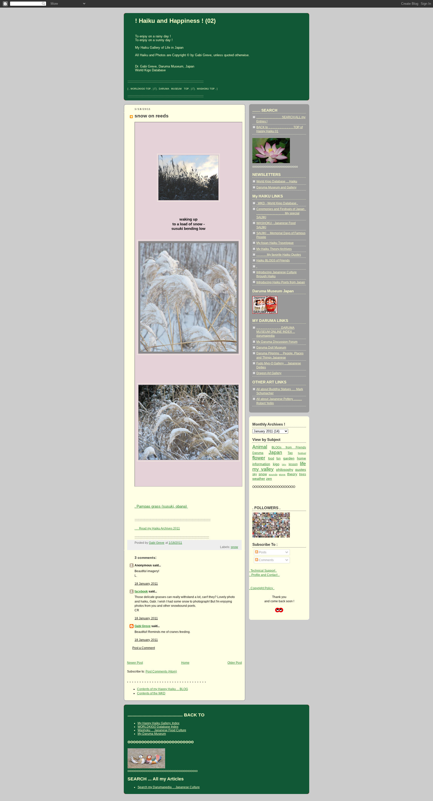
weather (258, 479)
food (271, 458)
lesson (293, 464)
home (301, 458)
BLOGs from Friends (289, 447)
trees (302, 474)
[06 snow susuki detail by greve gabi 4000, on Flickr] (188, 355)
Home (185, 662)
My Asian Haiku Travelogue (275, 242)
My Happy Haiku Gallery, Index (158, 723)
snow (234, 547)
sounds (273, 474)
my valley (263, 469)
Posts (262, 552)
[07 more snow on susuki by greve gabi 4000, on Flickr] (188, 461)
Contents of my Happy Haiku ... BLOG (162, 689)
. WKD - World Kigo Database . (277, 203)
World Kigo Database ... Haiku (276, 181)
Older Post (235, 662)
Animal (259, 446)
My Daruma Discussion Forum (276, 341)
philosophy (284, 470)
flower (258, 457)
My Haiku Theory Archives (274, 248)
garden (288, 458)
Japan (275, 452)
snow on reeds (152, 115)
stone (282, 474)
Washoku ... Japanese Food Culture (162, 730)
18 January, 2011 (146, 583)
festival (302, 453)
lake (284, 464)
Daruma (257, 452)
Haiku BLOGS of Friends (273, 260)
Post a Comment (143, 647)
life (303, 463)
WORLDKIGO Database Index (158, 726)
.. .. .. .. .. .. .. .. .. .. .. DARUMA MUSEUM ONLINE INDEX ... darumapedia (275, 332)
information (261, 464)
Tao (290, 452)
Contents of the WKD (151, 693)
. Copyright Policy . (261, 588)
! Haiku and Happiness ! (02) (175, 21)
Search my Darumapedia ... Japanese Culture (169, 787)
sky (254, 474)
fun (278, 458)
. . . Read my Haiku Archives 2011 (157, 528)
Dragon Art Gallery (268, 373)
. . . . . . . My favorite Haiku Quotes (278, 254)
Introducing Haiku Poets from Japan (280, 282)
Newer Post (135, 662)
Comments (266, 560)
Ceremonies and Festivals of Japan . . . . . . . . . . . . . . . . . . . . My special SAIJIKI (281, 213)
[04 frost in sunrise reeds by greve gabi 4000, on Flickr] (188, 201)
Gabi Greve (143, 626)
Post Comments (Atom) (161, 671)
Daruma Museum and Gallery (276, 187)
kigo (276, 464)
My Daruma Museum (152, 734)
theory (292, 474)
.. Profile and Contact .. (264, 574)
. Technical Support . (263, 570)
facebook (141, 591)
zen (269, 479)
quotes (300, 470)
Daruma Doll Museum (271, 347)
